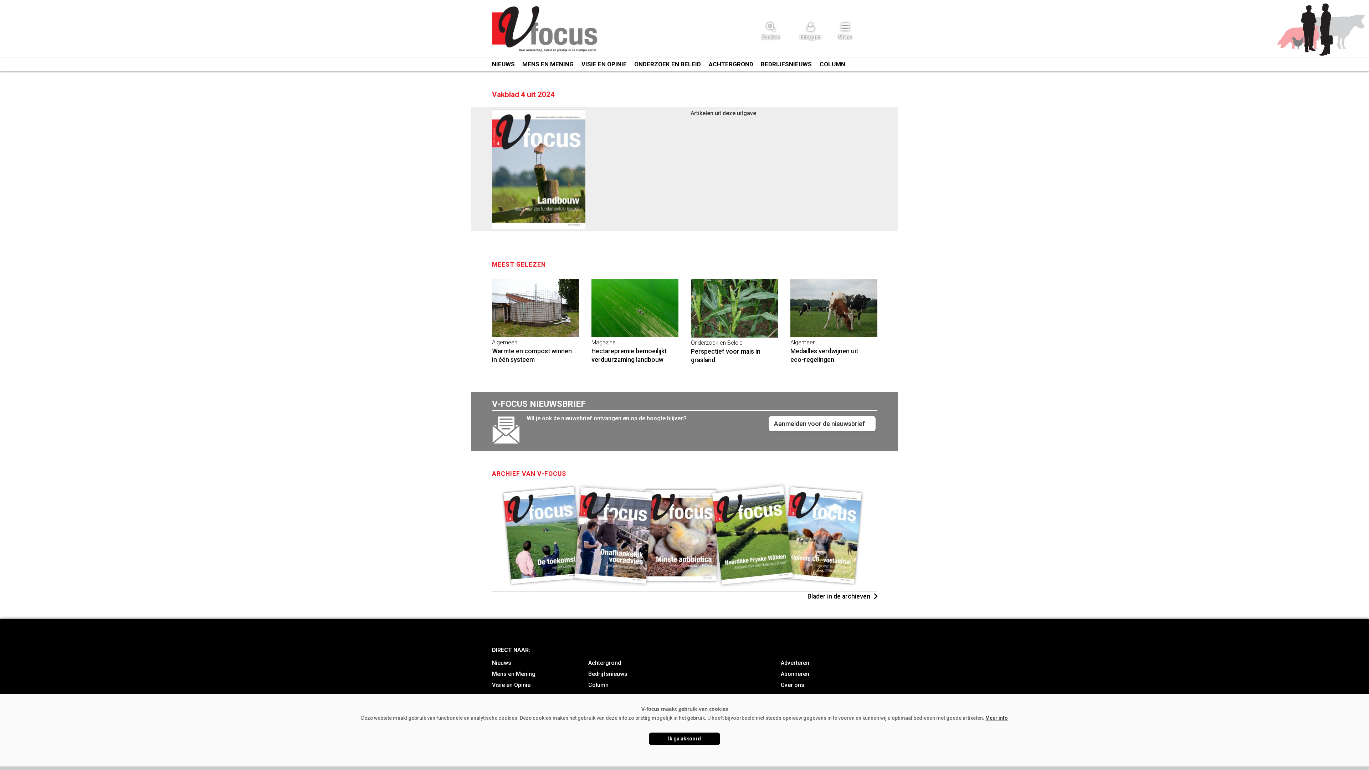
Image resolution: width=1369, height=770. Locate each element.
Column (832, 64)
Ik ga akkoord (684, 738)
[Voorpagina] (545, 29)
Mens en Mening (548, 64)
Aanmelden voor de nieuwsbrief (819, 423)
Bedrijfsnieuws (786, 64)
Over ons (792, 685)
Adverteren (795, 662)
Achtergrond (731, 64)
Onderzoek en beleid (667, 64)
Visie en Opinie (604, 64)
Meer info (996, 718)
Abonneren (795, 674)
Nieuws (503, 64)
